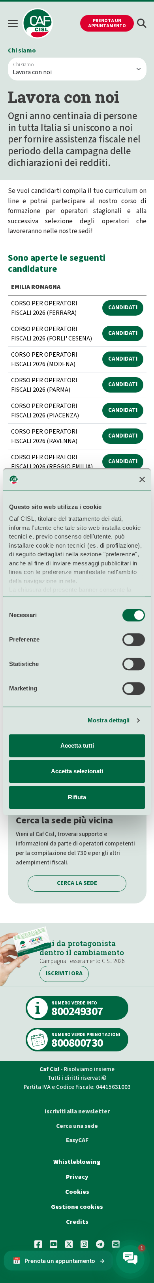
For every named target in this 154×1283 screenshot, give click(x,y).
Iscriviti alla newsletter (77, 1111)
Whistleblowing (77, 1162)
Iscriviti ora (64, 973)
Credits (77, 1222)
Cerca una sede (77, 1126)
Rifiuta (77, 797)
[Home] (37, 23)
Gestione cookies (77, 1207)
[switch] (133, 639)
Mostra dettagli (109, 720)
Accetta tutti (77, 745)
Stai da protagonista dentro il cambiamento (81, 947)
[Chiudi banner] (142, 480)
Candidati (122, 307)
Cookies (77, 1192)
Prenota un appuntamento (107, 23)
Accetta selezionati (77, 771)
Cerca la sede (77, 883)
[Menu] (15, 23)
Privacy (77, 1177)
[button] (141, 23)
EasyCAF (77, 1140)
